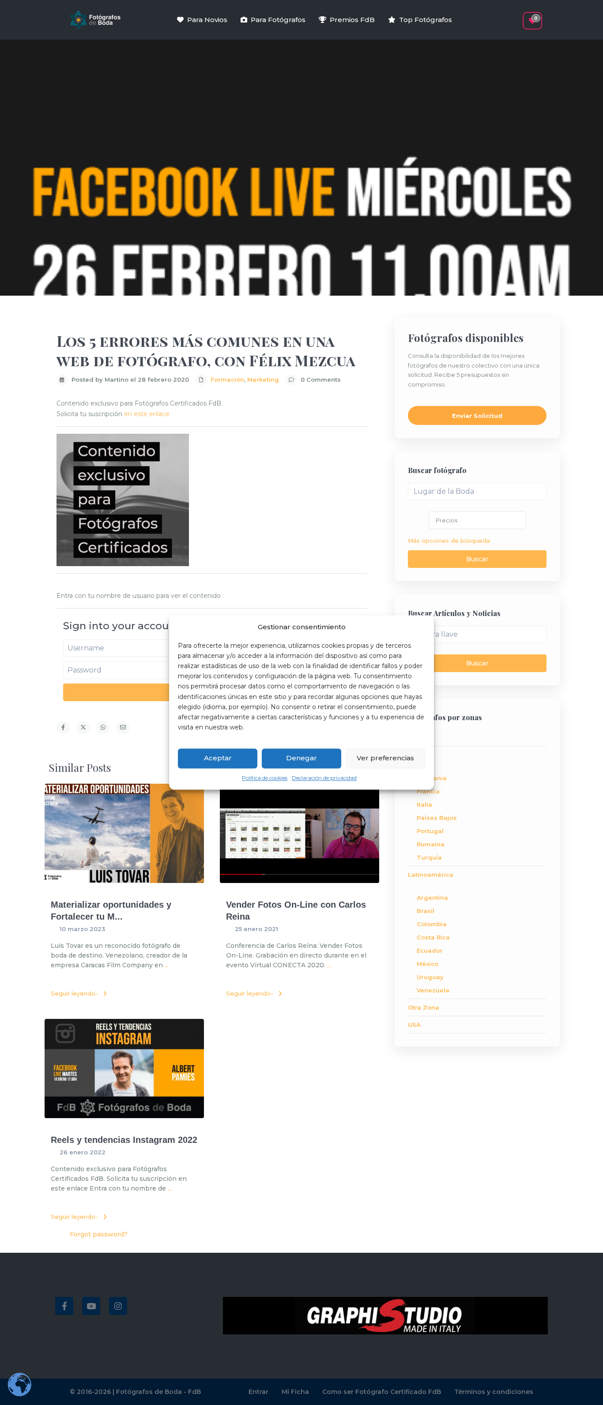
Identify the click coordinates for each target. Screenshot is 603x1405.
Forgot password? (99, 1234)
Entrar (258, 1392)
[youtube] (91, 1306)
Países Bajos (437, 817)
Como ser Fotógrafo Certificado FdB (381, 1392)
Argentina (432, 897)
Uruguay (430, 976)
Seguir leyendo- (74, 993)
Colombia (432, 924)
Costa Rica (433, 937)
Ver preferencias (385, 758)
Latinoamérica (430, 874)
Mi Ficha (295, 1392)
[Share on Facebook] (63, 727)
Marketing (263, 379)
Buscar (477, 559)
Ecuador (430, 950)
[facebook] (64, 1306)
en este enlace (147, 414)
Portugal (430, 830)
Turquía (429, 857)
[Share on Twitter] (83, 727)
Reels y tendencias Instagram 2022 (124, 1140)
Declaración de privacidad (324, 777)
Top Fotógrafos (425, 19)
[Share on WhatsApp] (102, 727)
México (427, 963)
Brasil (425, 910)
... (167, 965)
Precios (446, 520)
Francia (428, 791)
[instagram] (118, 1306)
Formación (227, 379)
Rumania (431, 844)
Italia (424, 804)
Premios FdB (352, 19)
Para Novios (207, 19)
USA (414, 1024)
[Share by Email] (122, 727)
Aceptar (218, 758)
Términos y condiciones (493, 1392)
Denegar (301, 758)
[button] (516, 16)
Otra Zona (423, 1007)
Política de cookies (264, 777)
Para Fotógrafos (278, 19)
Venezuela (433, 990)
